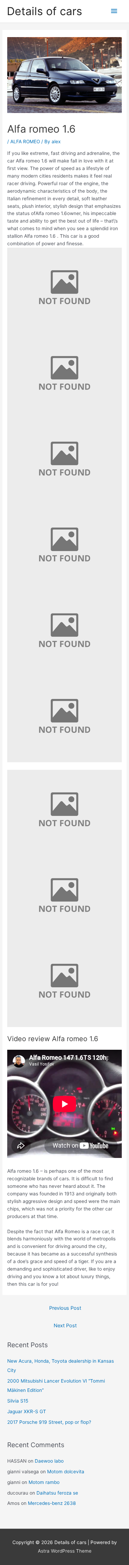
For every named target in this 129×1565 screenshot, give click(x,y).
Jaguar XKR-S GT (26, 1411)
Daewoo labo (49, 1461)
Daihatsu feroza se (57, 1493)
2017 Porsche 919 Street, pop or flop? (49, 1422)
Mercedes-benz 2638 (52, 1503)
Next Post (65, 1325)
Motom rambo (44, 1482)
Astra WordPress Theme (65, 1551)
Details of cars (44, 11)
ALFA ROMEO (25, 141)
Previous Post (65, 1308)
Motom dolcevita (65, 1471)
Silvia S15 (17, 1401)
